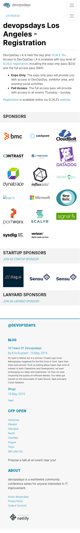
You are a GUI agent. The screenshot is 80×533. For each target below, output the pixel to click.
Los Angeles (13, 15)
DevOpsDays (21, 5)
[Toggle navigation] (72, 5)
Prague (12, 442)
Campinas (13, 419)
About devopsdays (18, 496)
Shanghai (13, 428)
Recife (11, 433)
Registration (11, 99)
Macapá (12, 424)
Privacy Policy (15, 501)
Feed (11, 400)
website (65, 99)
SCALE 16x (59, 55)
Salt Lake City (15, 451)
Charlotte (13, 437)
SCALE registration (15, 63)
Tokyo (11, 446)
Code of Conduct (17, 505)
